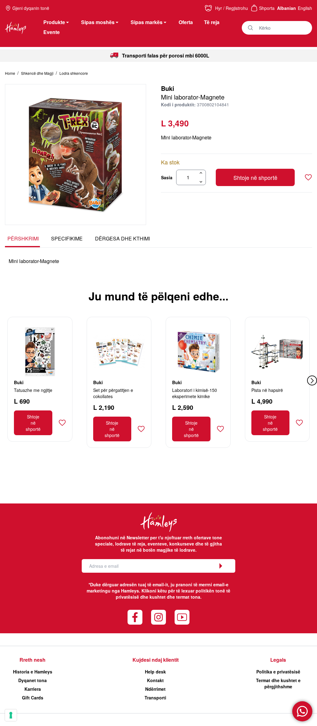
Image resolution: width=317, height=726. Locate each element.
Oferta (186, 22)
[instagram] (158, 617)
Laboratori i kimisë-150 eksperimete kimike (194, 393)
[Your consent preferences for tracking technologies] (11, 715)
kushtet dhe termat (169, 597)
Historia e (32, 672)
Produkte (54, 22)
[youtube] (182, 617)
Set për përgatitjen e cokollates (113, 393)
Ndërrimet (155, 689)
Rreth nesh (33, 659)
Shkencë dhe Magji (37, 73)
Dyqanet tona (32, 680)
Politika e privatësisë (278, 672)
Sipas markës (147, 22)
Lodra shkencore (73, 73)
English (305, 8)
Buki (167, 88)
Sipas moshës (98, 22)
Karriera (32, 689)
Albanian (286, 8)
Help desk (155, 672)
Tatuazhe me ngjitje (33, 390)
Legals (278, 659)
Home (10, 73)
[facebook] (135, 617)
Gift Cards (32, 697)
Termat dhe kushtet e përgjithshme (278, 683)
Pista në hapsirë (267, 390)
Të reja (211, 22)
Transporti (155, 697)
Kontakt (155, 680)
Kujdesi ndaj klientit (155, 659)
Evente (51, 32)
